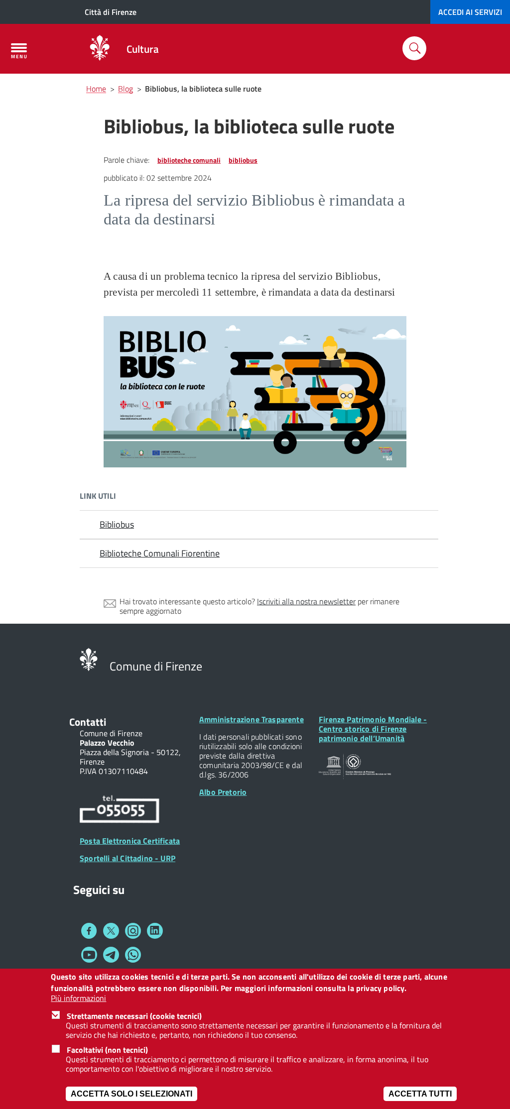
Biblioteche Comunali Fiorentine (160, 553)
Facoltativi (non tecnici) (107, 1050)
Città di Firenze (110, 12)
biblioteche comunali (189, 160)
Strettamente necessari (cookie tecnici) (134, 1016)
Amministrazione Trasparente (251, 719)
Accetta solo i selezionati (131, 1094)
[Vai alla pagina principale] (100, 49)
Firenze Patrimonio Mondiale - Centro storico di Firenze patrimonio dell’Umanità (373, 728)
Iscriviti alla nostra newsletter (306, 601)
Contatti (87, 722)
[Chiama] (119, 810)
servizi (470, 12)
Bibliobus (117, 524)
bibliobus (243, 160)
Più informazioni (78, 998)
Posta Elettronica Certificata (130, 841)
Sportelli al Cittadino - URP (127, 858)
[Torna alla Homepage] (89, 659)
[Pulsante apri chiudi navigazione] (19, 51)
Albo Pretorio (223, 792)
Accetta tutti (420, 1094)
